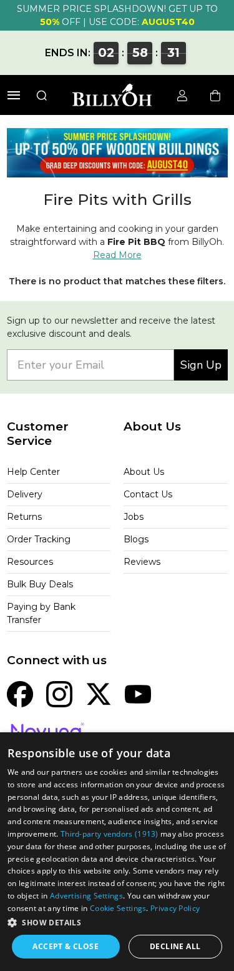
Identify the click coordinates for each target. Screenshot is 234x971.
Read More (117, 255)
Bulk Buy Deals (40, 584)
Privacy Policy (175, 908)
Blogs (136, 539)
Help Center (33, 471)
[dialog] (117, 851)
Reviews (142, 561)
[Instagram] (59, 693)
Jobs (134, 516)
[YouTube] (138, 693)
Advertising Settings (86, 895)
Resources (30, 561)
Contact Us (148, 494)
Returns (24, 516)
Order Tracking (39, 539)
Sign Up (201, 364)
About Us (144, 471)
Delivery (24, 494)
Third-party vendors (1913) (109, 834)
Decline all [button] (175, 946)
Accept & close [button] (65, 946)
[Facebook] (20, 693)
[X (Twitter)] (98, 693)
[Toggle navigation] (14, 95)
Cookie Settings (118, 908)
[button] (117, 922)
